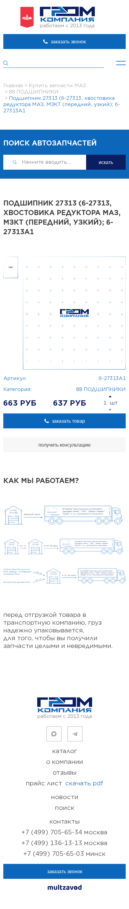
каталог (64, 751)
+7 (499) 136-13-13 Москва (64, 843)
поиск (64, 808)
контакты (65, 821)
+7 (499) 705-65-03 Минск (64, 854)
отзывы (64, 772)
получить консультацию (64, 444)
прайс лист (64, 783)
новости (64, 797)
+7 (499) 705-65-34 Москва (64, 832)
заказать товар (68, 421)
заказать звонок (68, 41)
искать (106, 162)
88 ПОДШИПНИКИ (101, 390)
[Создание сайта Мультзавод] (65, 888)
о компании (64, 762)
